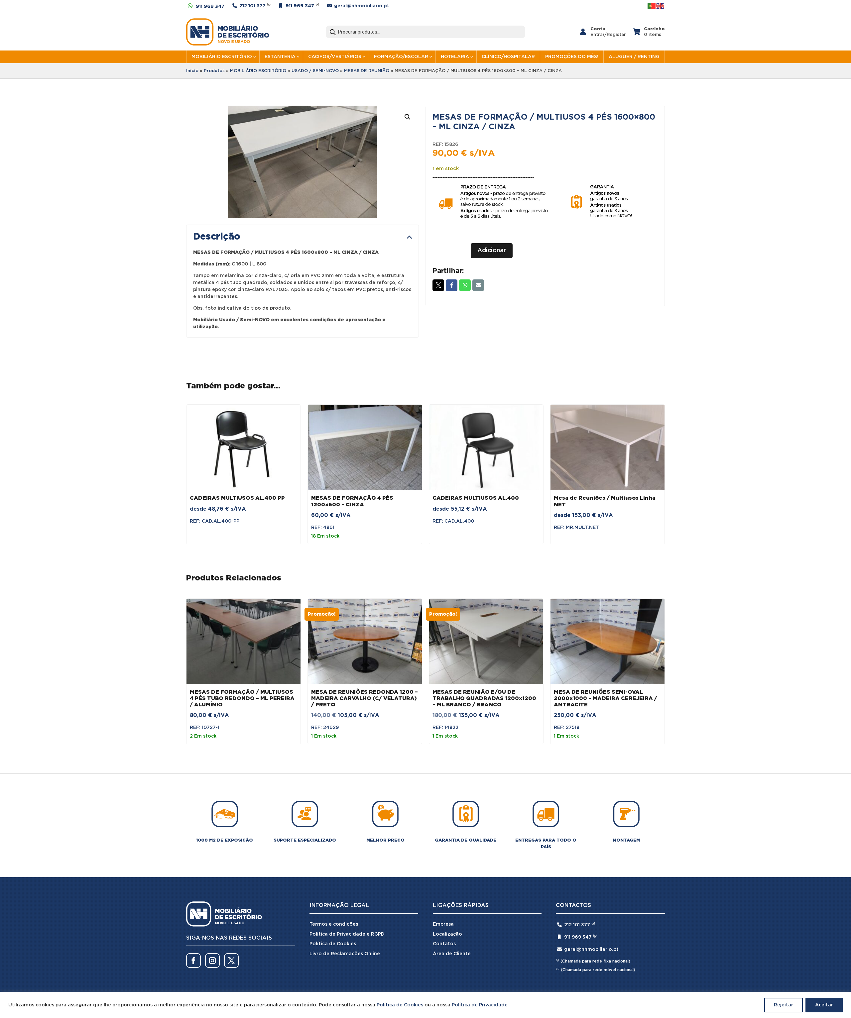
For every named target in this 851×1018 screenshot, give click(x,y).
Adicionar (491, 250)
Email (478, 285)
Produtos (214, 71)
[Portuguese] (652, 5)
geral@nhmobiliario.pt (361, 6)
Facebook (451, 285)
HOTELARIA (455, 57)
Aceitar (824, 1005)
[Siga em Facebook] (193, 960)
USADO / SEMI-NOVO (315, 71)
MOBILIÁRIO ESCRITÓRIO (221, 57)
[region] (425, 1005)
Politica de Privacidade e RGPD (347, 934)
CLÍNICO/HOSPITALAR (508, 57)
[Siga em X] (231, 960)
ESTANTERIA (280, 57)
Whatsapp (465, 285)
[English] (660, 5)
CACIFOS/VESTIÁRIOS (334, 57)
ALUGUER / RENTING (634, 57)
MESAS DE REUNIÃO (366, 71)
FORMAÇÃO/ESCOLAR (401, 57)
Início (192, 71)
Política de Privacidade (480, 1005)
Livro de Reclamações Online (344, 954)
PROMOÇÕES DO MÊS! (571, 57)
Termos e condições (333, 924)
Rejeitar (783, 1005)
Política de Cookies (400, 1005)
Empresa (443, 924)
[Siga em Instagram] (212, 960)
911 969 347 (210, 7)
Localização (447, 934)
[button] (408, 117)
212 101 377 (252, 6)
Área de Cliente (452, 954)
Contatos (444, 944)
